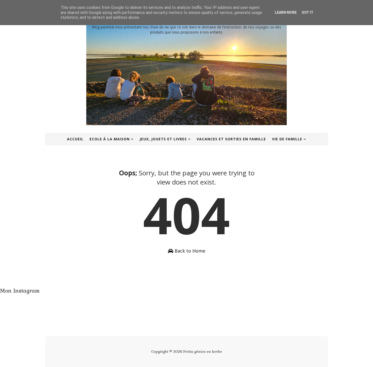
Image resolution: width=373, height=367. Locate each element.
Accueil (75, 139)
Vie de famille (287, 139)
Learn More (286, 12)
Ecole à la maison (110, 139)
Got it (307, 12)
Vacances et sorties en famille (231, 139)
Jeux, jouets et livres (163, 139)
